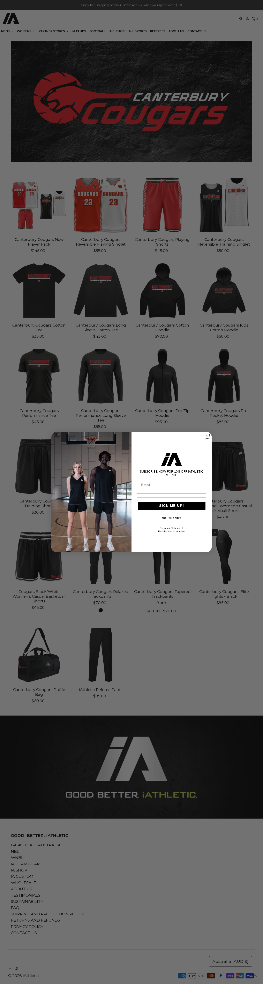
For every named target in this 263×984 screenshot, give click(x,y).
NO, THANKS (171, 518)
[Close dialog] (207, 436)
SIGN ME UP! (171, 505)
